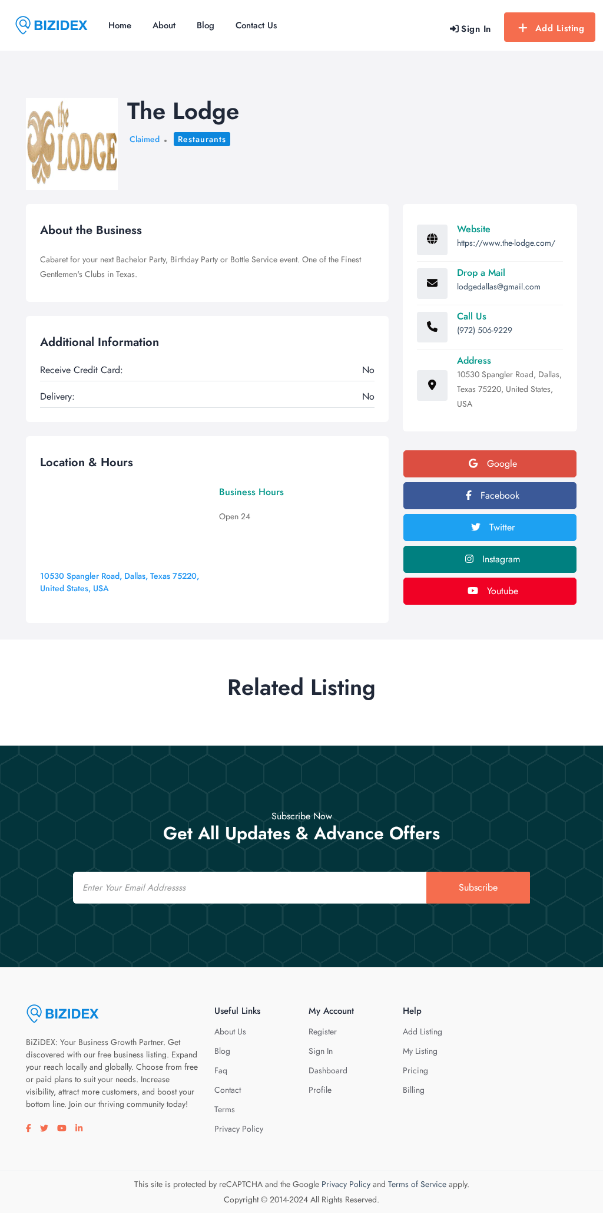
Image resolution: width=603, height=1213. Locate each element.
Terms (224, 1109)
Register (323, 1031)
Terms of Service (417, 1184)
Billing (414, 1090)
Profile (320, 1090)
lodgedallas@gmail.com (499, 286)
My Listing (420, 1051)
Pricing (415, 1070)
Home (119, 25)
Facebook (498, 495)
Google (500, 463)
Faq (220, 1070)
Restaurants (202, 139)
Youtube (501, 591)
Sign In (321, 1051)
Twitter (500, 527)
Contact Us (256, 25)
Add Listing (560, 28)
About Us (230, 1031)
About (164, 25)
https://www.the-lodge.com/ (506, 243)
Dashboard (328, 1070)
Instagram (499, 559)
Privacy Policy (238, 1129)
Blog (205, 25)
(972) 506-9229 (484, 330)
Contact (227, 1090)
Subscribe (478, 887)
